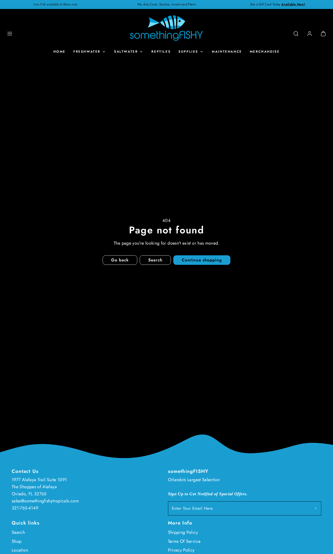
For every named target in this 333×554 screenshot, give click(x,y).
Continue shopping (202, 260)
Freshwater (86, 51)
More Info (180, 522)
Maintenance (227, 51)
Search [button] (155, 260)
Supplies (188, 51)
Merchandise (265, 51)
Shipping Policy (183, 532)
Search (18, 532)
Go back (120, 260)
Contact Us (25, 471)
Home (59, 51)
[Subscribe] (315, 508)
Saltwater (126, 51)
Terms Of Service (184, 541)
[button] (10, 33)
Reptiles (161, 51)
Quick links (25, 522)
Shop (16, 541)
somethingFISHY (188, 471)
